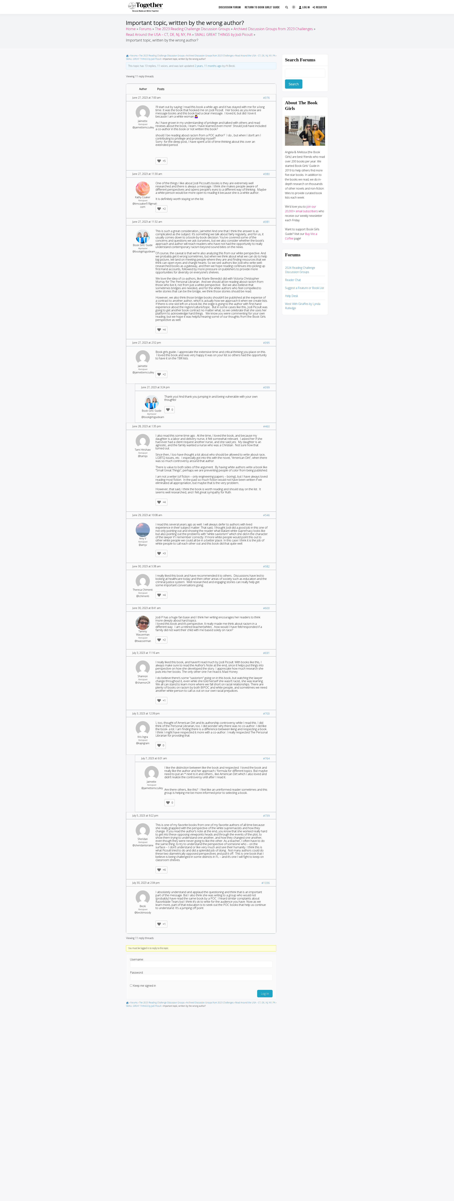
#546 (266, 515)
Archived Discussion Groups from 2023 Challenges (210, 55)
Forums (133, 55)
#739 (266, 815)
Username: (137, 959)
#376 (266, 97)
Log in (306, 7)
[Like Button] (159, 161)
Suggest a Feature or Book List (304, 288)
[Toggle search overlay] (286, 7)
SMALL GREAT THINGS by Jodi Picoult (143, 58)
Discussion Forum (230, 7)
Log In (265, 994)
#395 (266, 342)
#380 (266, 173)
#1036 (266, 882)
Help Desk (291, 296)
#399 (266, 387)
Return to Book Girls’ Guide (262, 7)
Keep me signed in (144, 985)
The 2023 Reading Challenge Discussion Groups (161, 55)
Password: (136, 972)
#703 (266, 713)
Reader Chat (293, 280)
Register (321, 7)
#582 (266, 566)
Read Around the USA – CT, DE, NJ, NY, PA (255, 55)
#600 (266, 608)
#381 (266, 221)
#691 (266, 652)
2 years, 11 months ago (208, 66)
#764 (266, 758)
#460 (266, 426)
